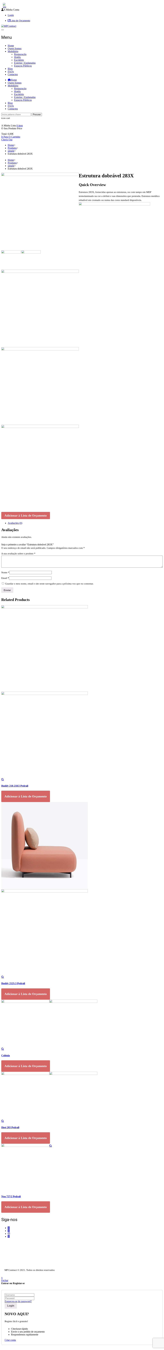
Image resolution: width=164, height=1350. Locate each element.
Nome (5, 572)
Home (11, 45)
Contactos (13, 74)
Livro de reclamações (12, 1266)
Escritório (19, 60)
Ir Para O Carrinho (10, 136)
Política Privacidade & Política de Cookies (22, 1260)
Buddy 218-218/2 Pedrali (14, 785)
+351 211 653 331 (19, 1242)
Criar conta (10, 1340)
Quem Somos (14, 48)
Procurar (37, 114)
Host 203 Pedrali (10, 1127)
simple (11, 150)
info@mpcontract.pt (17, 1250)
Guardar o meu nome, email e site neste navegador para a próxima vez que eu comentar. (49, 583)
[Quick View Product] (2, 779)
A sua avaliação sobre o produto (18, 553)
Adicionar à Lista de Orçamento (25, 515)
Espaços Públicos (23, 65)
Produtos (12, 148)
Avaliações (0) (15, 523)
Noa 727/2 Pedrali (11, 1196)
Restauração (20, 54)
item (19, 125)
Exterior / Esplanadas (25, 63)
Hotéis (17, 57)
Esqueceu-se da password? (18, 1301)
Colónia (5, 1055)
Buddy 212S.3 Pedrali (13, 983)
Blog (10, 68)
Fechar (4, 1280)
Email (5, 578)
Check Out (6, 139)
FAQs (11, 71)
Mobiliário (13, 51)
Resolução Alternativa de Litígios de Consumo (24, 1263)
